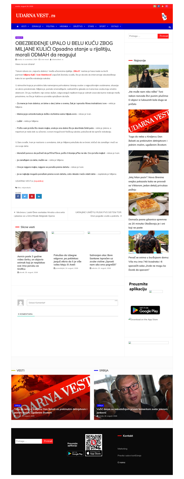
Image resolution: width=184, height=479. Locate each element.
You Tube (162, 6)
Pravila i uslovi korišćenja (129, 455)
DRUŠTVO (78, 26)
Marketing (122, 448)
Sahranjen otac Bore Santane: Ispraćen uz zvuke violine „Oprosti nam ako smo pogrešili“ (103, 260)
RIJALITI (19, 38)
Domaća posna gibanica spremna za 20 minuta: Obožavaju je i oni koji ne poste (148, 223)
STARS (91, 26)
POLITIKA (50, 26)
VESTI (23, 26)
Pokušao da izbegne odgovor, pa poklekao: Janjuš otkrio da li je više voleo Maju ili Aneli (67, 260)
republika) (39, 181)
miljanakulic (26, 188)
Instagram (166, 6)
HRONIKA (64, 26)
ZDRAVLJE (36, 26)
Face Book (158, 6)
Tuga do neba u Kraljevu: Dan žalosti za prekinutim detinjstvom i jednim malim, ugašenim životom (148, 140)
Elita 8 (77, 71)
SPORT (102, 26)
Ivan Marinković (44, 74)
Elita (19, 188)
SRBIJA (17, 405)
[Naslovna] (17, 26)
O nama (121, 462)
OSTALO (115, 26)
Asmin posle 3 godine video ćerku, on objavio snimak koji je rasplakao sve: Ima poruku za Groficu (31, 263)
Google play (154, 6)
